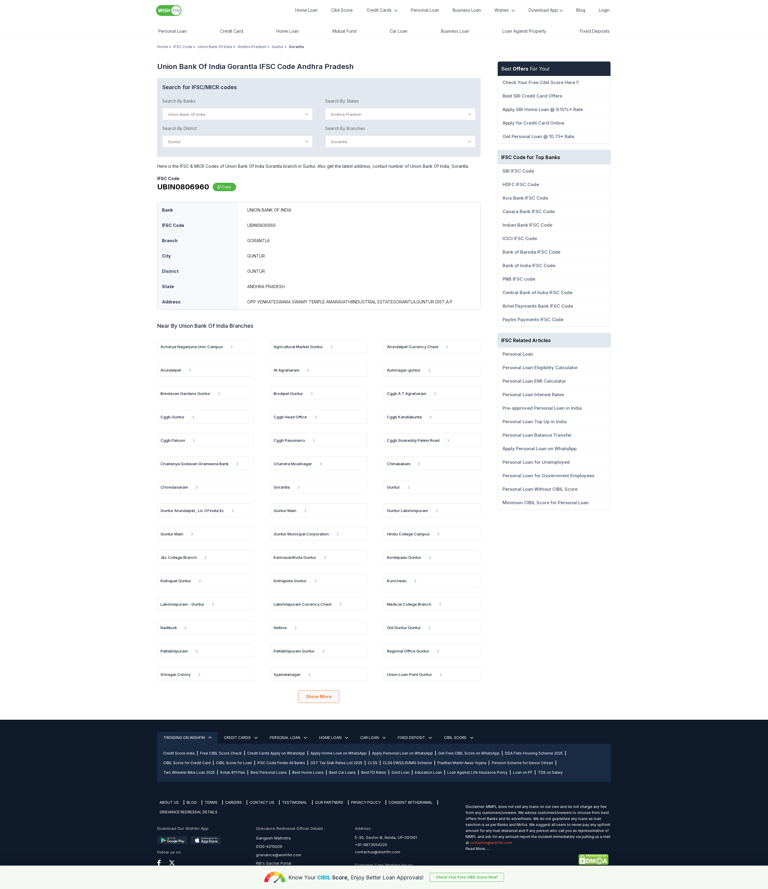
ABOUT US (169, 802)
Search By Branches (345, 128)
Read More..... (478, 848)
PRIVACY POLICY (366, 802)
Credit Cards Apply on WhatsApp (276, 753)
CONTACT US (262, 802)
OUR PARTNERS (329, 802)
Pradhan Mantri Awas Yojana (461, 763)
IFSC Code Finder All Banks (281, 763)
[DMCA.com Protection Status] (537, 859)
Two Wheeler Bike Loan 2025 (189, 772)
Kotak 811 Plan (232, 772)
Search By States (342, 101)
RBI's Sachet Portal (273, 863)
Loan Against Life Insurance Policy (477, 772)
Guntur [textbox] (174, 141)
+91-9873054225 (371, 844)
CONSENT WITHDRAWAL (410, 802)
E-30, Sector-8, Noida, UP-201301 (386, 837)
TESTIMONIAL (294, 802)
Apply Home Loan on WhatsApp (338, 753)
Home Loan (306, 10)
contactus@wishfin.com (377, 851)
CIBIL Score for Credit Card (187, 763)
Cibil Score (342, 10)
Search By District (179, 128)
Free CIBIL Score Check (221, 753)
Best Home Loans (308, 772)
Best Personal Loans (268, 772)
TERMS (211, 802)
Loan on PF (522, 772)
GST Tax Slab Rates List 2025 (336, 763)
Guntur (278, 46)
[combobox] (237, 114)
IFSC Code (182, 46)
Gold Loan (401, 772)
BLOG (192, 802)
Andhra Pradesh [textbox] (346, 114)
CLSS (372, 763)
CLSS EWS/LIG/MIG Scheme (407, 763)
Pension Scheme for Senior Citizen (522, 763)
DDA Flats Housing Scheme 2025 (534, 753)
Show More (319, 696)
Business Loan (467, 10)
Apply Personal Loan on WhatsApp (402, 753)
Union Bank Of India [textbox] (186, 114)
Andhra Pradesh (252, 46)
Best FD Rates (373, 772)
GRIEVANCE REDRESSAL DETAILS (189, 812)
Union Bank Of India (215, 46)
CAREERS (233, 802)
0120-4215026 (269, 846)
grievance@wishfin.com (278, 854)
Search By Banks (179, 101)
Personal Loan (425, 10)
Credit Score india (179, 753)
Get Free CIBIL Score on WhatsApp (469, 753)
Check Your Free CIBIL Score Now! (467, 877)
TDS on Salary (550, 772)
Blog (580, 10)
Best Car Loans (342, 772)
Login (604, 10)
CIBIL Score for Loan (234, 763)
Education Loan (428, 772)
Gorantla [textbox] (339, 141)
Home (162, 46)
